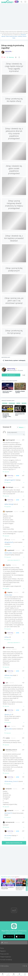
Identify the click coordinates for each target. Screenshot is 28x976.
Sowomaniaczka (10, 647)
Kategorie (14, 975)
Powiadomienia (19, 975)
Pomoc (2, 948)
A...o (8, 539)
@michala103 (8, 813)
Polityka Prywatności (5, 956)
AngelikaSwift (9, 511)
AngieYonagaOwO (10, 440)
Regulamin (3, 951)
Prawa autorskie (4, 954)
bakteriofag (8, 51)
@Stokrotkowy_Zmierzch (11, 781)
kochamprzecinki (10, 822)
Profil (23, 375)
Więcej (25, 975)
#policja (18, 403)
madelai (8, 738)
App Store (21, 936)
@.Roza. (7, 637)
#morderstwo (12, 403)
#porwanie (24, 403)
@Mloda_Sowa (9, 675)
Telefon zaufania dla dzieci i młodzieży (14, 36)
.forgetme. (8, 565)
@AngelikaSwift (9, 542)
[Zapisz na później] (19, 57)
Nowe (3, 975)
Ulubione (16, 57)
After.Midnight (9, 487)
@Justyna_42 (8, 714)
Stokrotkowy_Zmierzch (11, 749)
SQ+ (17, 1)
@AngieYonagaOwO (10, 480)
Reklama (6, 942)
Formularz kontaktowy (6, 959)
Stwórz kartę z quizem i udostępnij (15, 360)
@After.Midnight (9, 504)
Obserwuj (11, 57)
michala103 (9, 788)
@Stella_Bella (8, 553)
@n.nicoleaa (8, 835)
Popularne (8, 975)
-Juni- (7, 682)
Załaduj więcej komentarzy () (14, 842)
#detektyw (4, 403)
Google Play (10, 936)
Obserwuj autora (12, 374)
